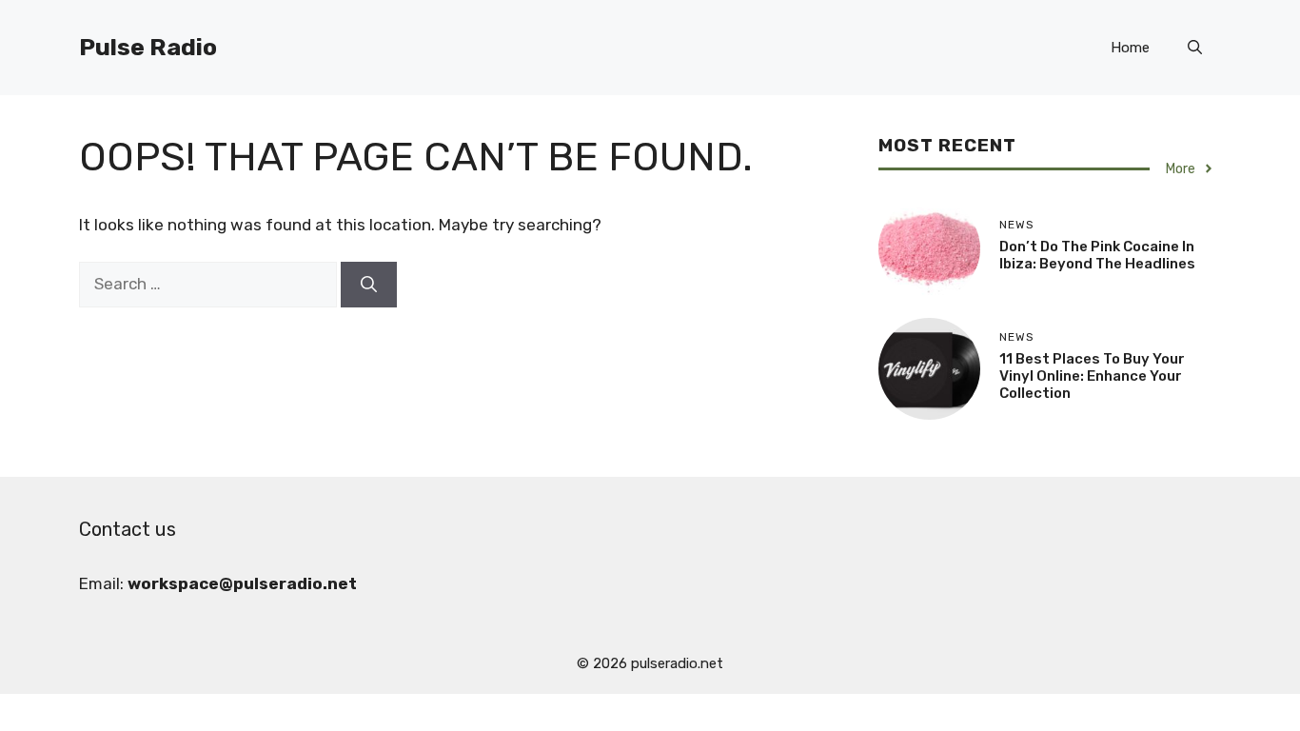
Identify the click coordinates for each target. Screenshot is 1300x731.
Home (1130, 47)
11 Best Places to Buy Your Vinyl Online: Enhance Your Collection (1092, 376)
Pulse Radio (148, 47)
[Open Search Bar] (1195, 47)
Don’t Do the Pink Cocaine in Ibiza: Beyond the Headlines (1097, 255)
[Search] (369, 284)
